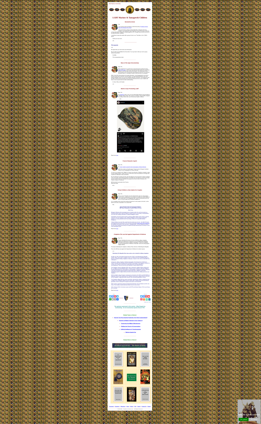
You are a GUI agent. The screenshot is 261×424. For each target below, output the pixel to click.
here (117, 155)
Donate (149, 406)
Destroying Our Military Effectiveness (130, 323)
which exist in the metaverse (143, 223)
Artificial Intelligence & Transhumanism (131, 329)
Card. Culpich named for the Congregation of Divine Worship (133, 166)
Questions (117, 406)
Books (131, 406)
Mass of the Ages (122, 69)
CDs (135, 406)
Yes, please (243, 419)
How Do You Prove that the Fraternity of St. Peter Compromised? (130, 317)
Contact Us (144, 406)
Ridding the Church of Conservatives (130, 326)
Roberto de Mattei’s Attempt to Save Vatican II (130, 320)
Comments (111, 406)
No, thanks (254, 419)
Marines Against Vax (131, 332)
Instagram (122, 94)
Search (138, 406)
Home (128, 406)
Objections (123, 406)
